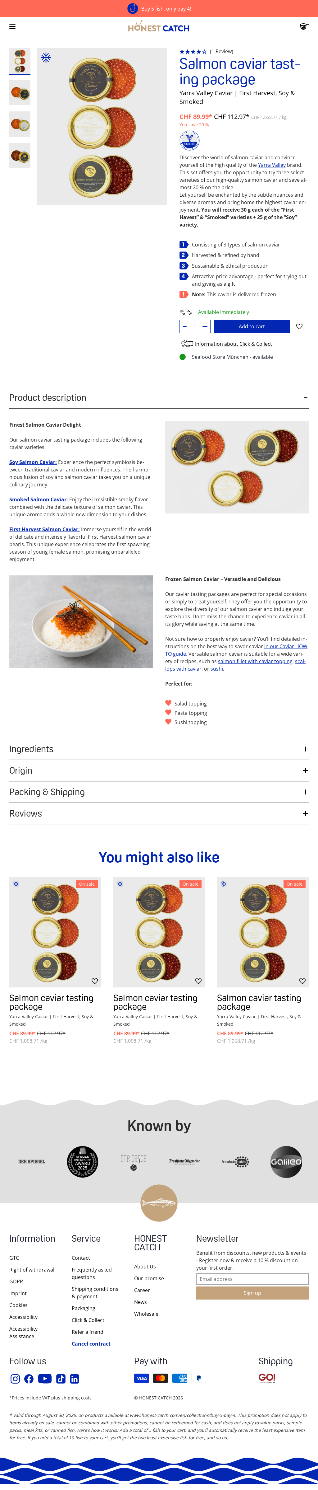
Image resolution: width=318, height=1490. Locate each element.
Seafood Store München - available (232, 357)
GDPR (16, 1281)
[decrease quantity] (185, 326)
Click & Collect (88, 1320)
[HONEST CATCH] (159, 26)
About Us (145, 1266)
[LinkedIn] (75, 1379)
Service (86, 1239)
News (140, 1302)
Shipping (276, 1362)
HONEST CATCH (150, 1243)
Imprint (18, 1293)
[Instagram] (15, 1379)
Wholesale (146, 1313)
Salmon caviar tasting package (51, 1002)
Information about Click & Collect (233, 343)
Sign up (252, 1293)
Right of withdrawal (31, 1269)
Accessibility (23, 1317)
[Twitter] (61, 1379)
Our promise (149, 1278)
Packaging (83, 1308)
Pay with (150, 1362)
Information (32, 1239)
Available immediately (223, 312)
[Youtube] (45, 1379)
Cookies (18, 1305)
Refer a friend (87, 1331)
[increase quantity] (205, 326)
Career (142, 1290)
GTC (14, 1257)
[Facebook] (29, 1379)
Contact (81, 1257)
